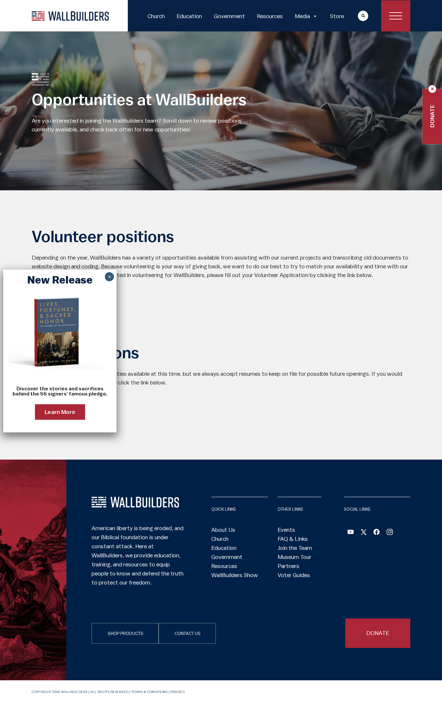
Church (156, 16)
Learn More (60, 412)
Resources (270, 16)
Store (337, 16)
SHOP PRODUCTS (125, 633)
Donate (432, 116)
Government (229, 16)
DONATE (377, 633)
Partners (288, 566)
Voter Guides (294, 575)
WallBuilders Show (234, 575)
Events (286, 530)
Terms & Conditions (149, 692)
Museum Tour (294, 557)
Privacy (178, 692)
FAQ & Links (293, 539)
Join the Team (295, 548)
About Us (223, 530)
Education (189, 16)
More (357, 15)
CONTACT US (188, 633)
